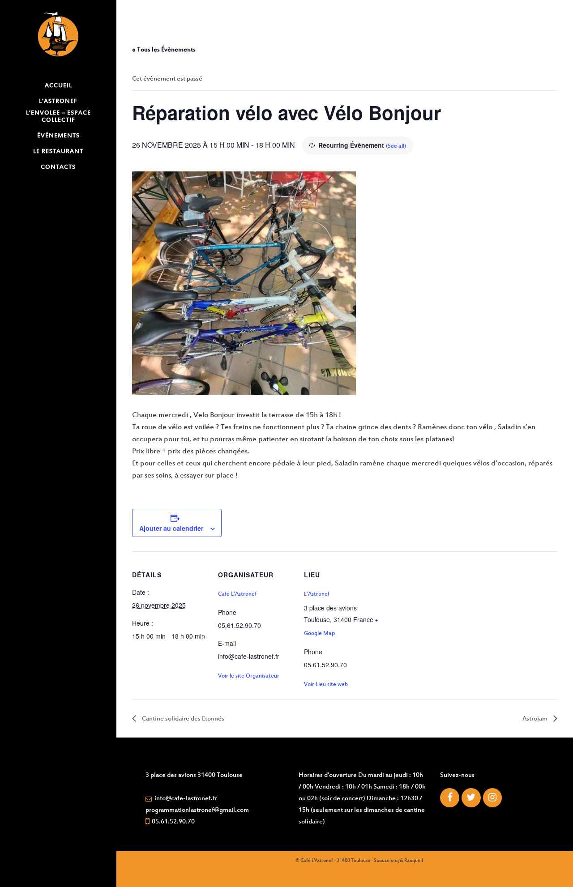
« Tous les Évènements (164, 50)
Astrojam (535, 719)
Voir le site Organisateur (248, 676)
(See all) (396, 146)
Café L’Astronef (237, 594)
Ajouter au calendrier (171, 528)
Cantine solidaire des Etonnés (182, 719)
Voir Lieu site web (326, 685)
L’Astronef (316, 594)
